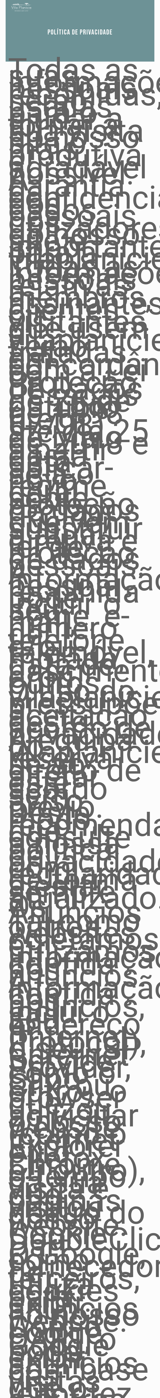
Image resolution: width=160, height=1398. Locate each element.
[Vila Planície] (23, 7)
